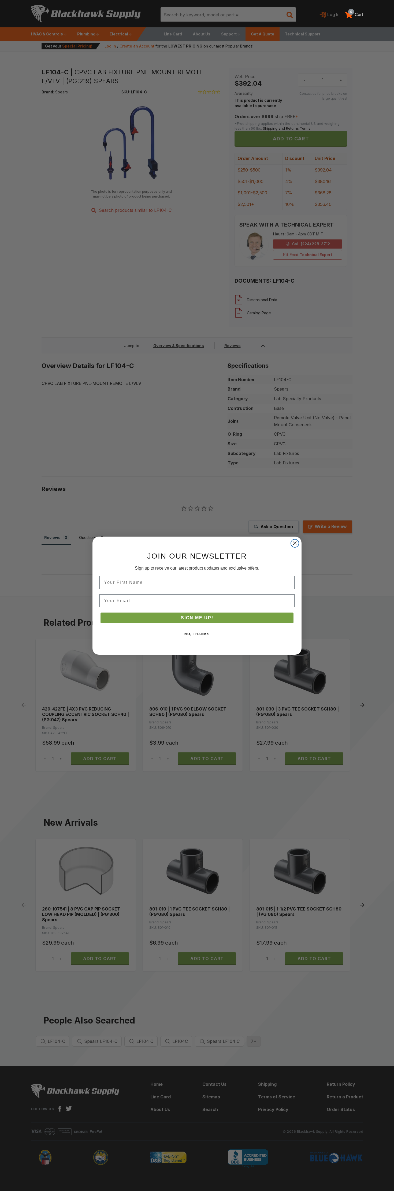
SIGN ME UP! (197, 617)
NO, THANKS (197, 634)
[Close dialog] (295, 543)
